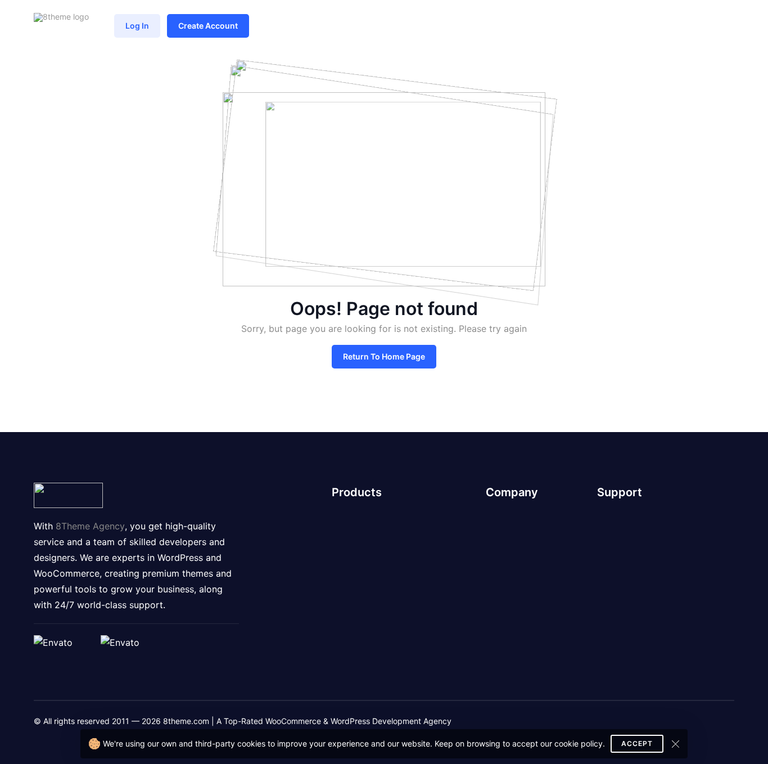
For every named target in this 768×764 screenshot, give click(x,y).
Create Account (208, 25)
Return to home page (384, 356)
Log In (137, 25)
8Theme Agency (90, 526)
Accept (637, 743)
